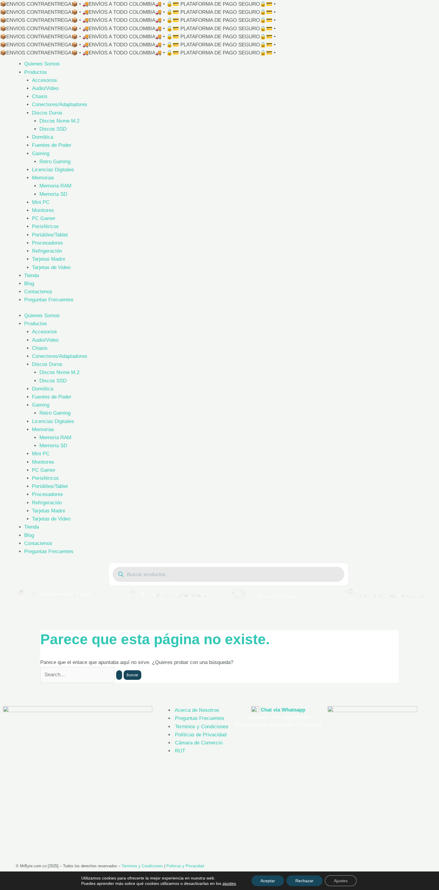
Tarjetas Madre (48, 259)
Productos (35, 72)
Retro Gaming (54, 161)
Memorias (43, 178)
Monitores (43, 210)
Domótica (42, 137)
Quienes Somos (42, 64)
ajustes (229, 883)
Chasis (39, 96)
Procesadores (47, 243)
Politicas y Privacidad (185, 866)
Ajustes (341, 880)
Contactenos (38, 291)
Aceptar (267, 880)
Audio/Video (45, 88)
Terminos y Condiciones (142, 866)
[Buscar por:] (82, 674)
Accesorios (44, 80)
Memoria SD (53, 194)
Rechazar (304, 880)
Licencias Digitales (53, 169)
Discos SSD (53, 129)
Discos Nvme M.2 (59, 121)
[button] (6, 594)
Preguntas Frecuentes (48, 300)
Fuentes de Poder (51, 145)
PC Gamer (44, 218)
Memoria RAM (55, 186)
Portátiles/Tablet (50, 235)
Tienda (31, 275)
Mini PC (41, 202)
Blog (29, 283)
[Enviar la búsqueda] (119, 675)
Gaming (40, 153)
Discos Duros (47, 113)
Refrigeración (47, 251)
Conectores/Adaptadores (59, 104)
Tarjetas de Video (51, 267)
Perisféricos (45, 226)
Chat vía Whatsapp (283, 710)
